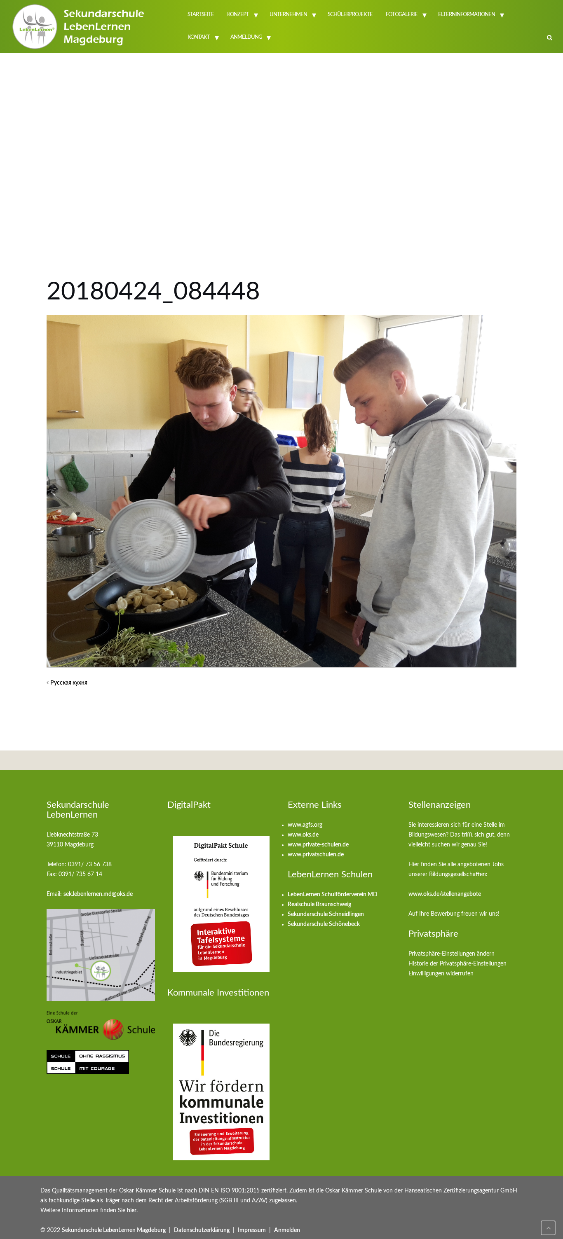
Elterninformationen (466, 14)
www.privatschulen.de (316, 855)
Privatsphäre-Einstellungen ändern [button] (451, 954)
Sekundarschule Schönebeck (324, 924)
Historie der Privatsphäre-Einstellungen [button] (457, 964)
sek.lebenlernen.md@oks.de (98, 894)
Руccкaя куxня (68, 683)
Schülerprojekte (350, 14)
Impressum (252, 1230)
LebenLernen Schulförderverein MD (333, 895)
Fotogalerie (402, 14)
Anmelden (287, 1230)
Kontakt (199, 37)
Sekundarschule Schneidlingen (326, 914)
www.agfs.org (305, 825)
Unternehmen (288, 14)
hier (131, 1210)
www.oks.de (303, 835)
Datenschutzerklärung (202, 1230)
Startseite (201, 14)
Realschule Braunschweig (319, 904)
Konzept (238, 14)
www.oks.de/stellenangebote (444, 894)
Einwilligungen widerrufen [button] (441, 974)
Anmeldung (246, 37)
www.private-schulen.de (318, 845)
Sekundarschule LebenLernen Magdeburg (114, 1230)
